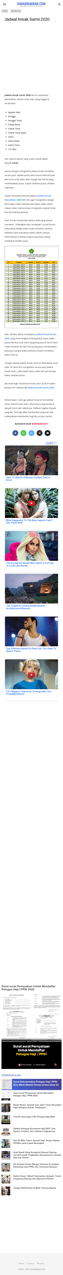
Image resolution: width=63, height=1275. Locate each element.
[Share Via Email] (48, 433)
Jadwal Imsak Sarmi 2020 (27, 19)
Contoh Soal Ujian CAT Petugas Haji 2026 (34, 1117)
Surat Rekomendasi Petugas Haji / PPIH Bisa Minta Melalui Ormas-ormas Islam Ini (36, 1083)
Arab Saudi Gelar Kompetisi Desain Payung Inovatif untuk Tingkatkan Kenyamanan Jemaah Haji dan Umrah (37, 1155)
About (21, 1264)
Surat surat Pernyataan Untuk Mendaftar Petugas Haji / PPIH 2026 (28, 988)
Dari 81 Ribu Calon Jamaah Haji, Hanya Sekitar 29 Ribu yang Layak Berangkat (36, 1141)
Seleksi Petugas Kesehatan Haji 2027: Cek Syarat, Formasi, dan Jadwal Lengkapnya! (34, 1129)
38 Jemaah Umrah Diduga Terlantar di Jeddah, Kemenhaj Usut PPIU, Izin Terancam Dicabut (36, 1165)
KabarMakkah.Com (37, 1269)
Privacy (41, 1264)
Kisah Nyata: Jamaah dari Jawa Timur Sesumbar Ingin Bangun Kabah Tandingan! (37, 1106)
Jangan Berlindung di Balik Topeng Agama (34, 1188)
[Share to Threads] (39, 433)
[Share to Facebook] (15, 433)
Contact (31, 1264)
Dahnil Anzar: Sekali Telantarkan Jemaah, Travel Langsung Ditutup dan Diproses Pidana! (37, 1177)
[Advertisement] (31, 58)
